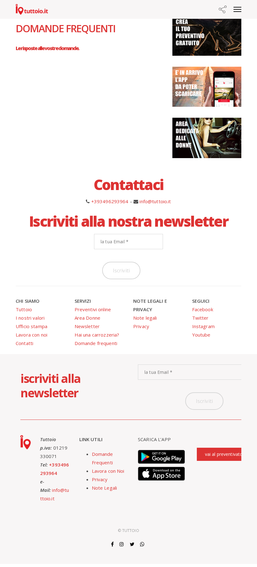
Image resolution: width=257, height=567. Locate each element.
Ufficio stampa (31, 326)
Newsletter (87, 326)
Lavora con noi (31, 335)
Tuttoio (24, 309)
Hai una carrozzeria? (97, 335)
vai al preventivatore (226, 454)
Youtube (201, 335)
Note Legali (104, 488)
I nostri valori (30, 318)
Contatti (24, 343)
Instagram (203, 326)
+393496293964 (109, 201)
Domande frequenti (96, 343)
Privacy (141, 326)
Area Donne (88, 318)
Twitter (200, 318)
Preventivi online (93, 309)
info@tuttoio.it (155, 201)
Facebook (202, 309)
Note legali (145, 318)
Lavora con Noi (108, 471)
